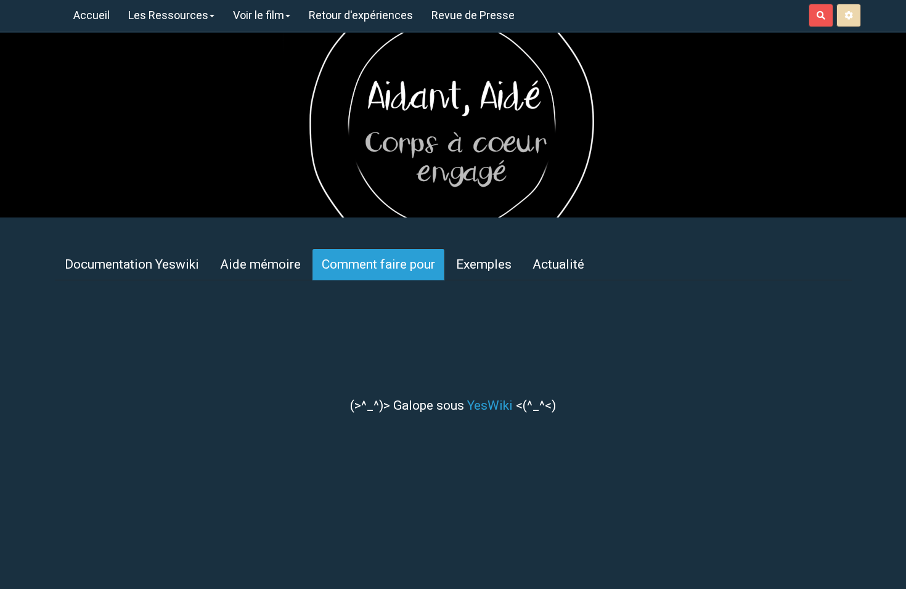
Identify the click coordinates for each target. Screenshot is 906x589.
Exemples (484, 264)
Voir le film (258, 15)
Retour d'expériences (361, 15)
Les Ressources (168, 15)
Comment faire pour (378, 264)
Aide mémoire (260, 264)
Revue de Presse (473, 15)
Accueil (91, 15)
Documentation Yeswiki (132, 264)
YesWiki (490, 405)
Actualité (558, 264)
